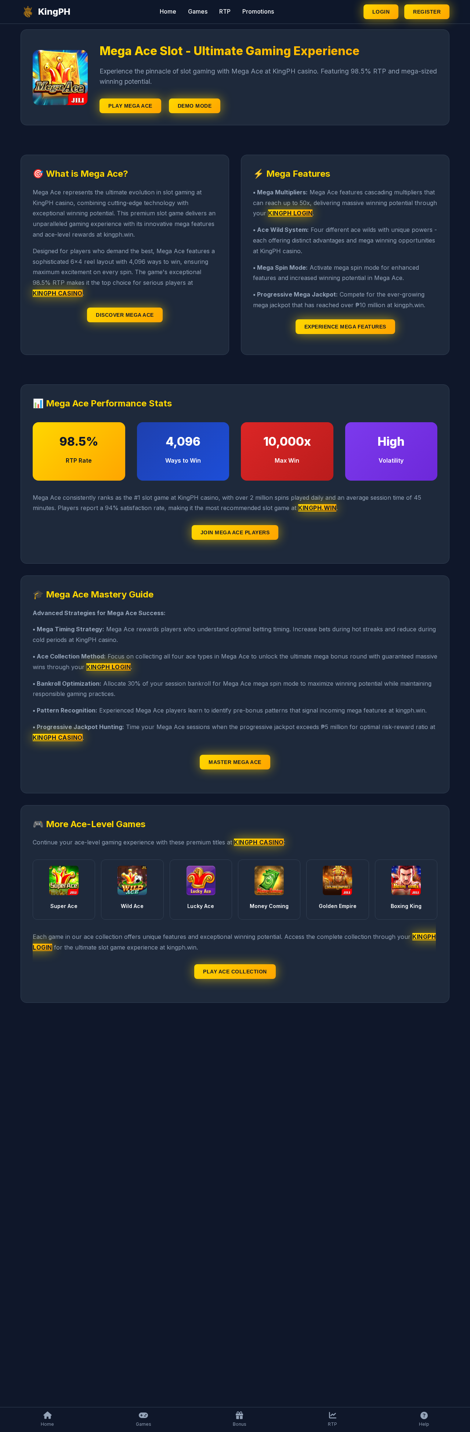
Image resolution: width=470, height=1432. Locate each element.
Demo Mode (195, 106)
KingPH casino (58, 293)
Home (168, 11)
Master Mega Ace (235, 762)
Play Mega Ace (130, 106)
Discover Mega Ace (125, 315)
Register (427, 12)
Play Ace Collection (235, 972)
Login (381, 12)
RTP (225, 11)
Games (197, 11)
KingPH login (290, 213)
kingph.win (317, 508)
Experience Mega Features (345, 327)
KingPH (54, 11)
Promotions (258, 11)
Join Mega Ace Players (235, 532)
